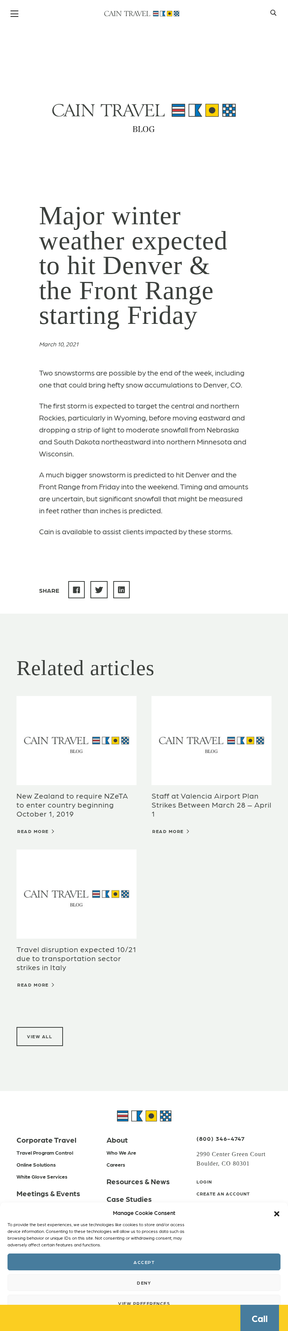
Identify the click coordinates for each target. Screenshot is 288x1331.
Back (66, 49)
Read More (33, 831)
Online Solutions (36, 1164)
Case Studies (129, 1198)
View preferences (144, 1303)
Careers (115, 1164)
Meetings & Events (48, 1193)
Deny (144, 1282)
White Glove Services (42, 1176)
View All (39, 1036)
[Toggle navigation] (15, 14)
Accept (144, 1262)
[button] (276, 1212)
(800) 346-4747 (220, 1138)
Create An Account (223, 1193)
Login (204, 1181)
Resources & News (138, 1181)
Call (260, 1318)
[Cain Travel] (144, 1114)
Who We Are (121, 1152)
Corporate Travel (46, 1139)
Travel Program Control (44, 1152)
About (117, 1139)
